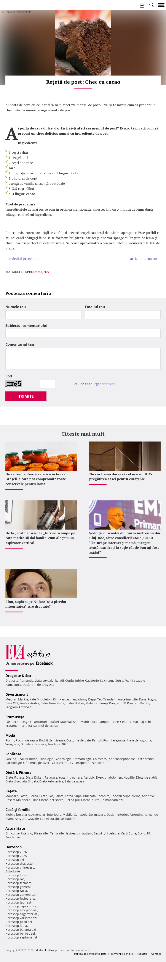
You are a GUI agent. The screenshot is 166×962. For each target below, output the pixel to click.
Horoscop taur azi (18, 902)
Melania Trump (97, 703)
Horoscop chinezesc (19, 867)
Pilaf (35, 800)
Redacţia (142, 954)
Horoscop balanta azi (20, 929)
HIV (71, 763)
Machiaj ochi (141, 722)
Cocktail (116, 796)
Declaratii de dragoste (38, 685)
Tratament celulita (18, 726)
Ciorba (33, 796)
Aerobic (89, 777)
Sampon (104, 722)
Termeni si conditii (122, 954)
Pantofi (97, 740)
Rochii (15, 722)
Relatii (59, 680)
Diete (9, 777)
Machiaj (66, 722)
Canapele (81, 814)
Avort (47, 763)
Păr (7, 722)
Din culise (12, 833)
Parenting (136, 814)
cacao (38, 272)
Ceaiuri (23, 759)
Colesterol (100, 759)
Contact (156, 954)
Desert (10, 800)
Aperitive (148, 796)
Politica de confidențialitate (90, 954)
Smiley (24, 703)
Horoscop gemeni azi (20, 895)
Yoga (62, 777)
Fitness (19, 777)
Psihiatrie (97, 763)
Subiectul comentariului (26, 325)
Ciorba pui (72, 800)
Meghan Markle (16, 699)
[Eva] (13, 5)
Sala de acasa (74, 781)
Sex (102, 680)
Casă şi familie (17, 809)
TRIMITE (26, 396)
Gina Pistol (56, 703)
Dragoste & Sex (18, 675)
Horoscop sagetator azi (21, 914)
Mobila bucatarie (17, 814)
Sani (76, 722)
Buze (115, 722)
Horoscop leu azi (17, 926)
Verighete (12, 744)
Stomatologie (82, 759)
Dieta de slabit (146, 777)
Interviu (26, 833)
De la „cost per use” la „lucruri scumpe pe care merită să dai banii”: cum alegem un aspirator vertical (40, 538)
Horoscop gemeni (18, 887)
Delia (44, 703)
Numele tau (15, 306)
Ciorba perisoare (51, 800)
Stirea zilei (41, 833)
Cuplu (69, 680)
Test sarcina (145, 759)
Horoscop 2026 (16, 852)
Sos (50, 796)
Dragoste (11, 680)
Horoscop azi (14, 860)
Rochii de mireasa (52, 740)
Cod (8, 376)
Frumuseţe (14, 716)
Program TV (117, 703)
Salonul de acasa (45, 726)
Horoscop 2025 (16, 856)
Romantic (26, 680)
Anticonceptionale (122, 759)
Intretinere (74, 777)
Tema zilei (57, 833)
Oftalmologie (32, 763)
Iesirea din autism (79, 833)
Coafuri (53, 722)
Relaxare (51, 777)
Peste (43, 796)
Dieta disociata (16, 781)
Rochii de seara (27, 740)
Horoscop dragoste (19, 863)
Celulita (125, 722)
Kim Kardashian (64, 699)
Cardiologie (13, 763)
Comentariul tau (19, 344)
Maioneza (23, 800)
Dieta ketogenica (51, 781)
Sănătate (13, 754)
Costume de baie (78, 740)
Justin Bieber (75, 703)
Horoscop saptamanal (21, 937)
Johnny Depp (86, 699)
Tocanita (103, 796)
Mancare (11, 796)
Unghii (26, 722)
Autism (70, 819)
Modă (10, 735)
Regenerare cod (104, 384)
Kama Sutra (114, 680)
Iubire (79, 680)
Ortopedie (82, 763)
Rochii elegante (114, 740)
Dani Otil (11, 703)
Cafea (69, 796)
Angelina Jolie (128, 699)
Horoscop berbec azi (20, 933)
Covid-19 (143, 833)
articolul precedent (23, 258)
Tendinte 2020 (58, 744)
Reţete (11, 791)
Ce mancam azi (112, 800)
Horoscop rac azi (17, 891)
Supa (78, 796)
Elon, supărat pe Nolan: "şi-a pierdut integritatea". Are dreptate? (35, 604)
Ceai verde (59, 763)
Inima (33, 759)
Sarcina (10, 759)
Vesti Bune (128, 833)
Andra (34, 703)
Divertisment (16, 694)
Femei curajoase (52, 819)
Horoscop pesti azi (18, 922)
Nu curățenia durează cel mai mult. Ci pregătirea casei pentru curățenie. (120, 476)
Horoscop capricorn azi (22, 906)
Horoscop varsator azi (21, 918)
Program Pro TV (138, 703)
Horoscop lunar (16, 875)
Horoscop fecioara (18, 883)
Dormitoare (97, 814)
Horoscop (13, 847)
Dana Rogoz (147, 699)
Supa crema (131, 796)
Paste (23, 796)
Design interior (117, 814)
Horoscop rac (14, 879)
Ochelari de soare (33, 744)
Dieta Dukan (34, 777)
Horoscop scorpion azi (21, 910)
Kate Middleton (40, 699)
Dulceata (89, 796)
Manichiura (89, 722)
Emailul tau (95, 306)
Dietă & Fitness (18, 772)
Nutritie (129, 777)
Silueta (33, 781)
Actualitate (15, 828)
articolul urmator (144, 258)
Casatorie (92, 680)
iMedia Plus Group (46, 950)
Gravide (33, 819)
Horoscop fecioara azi (21, 898)
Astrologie (12, 871)
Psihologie (46, 759)
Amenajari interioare (46, 814)
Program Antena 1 (18, 707)
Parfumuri (39, 722)
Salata (59, 796)
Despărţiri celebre (106, 833)
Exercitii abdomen (109, 777)
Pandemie (12, 837)
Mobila (68, 814)
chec (46, 272)
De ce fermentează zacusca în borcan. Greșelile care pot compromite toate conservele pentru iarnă (36, 479)
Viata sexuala (44, 680)
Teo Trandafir (107, 699)
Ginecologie (63, 759)
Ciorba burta (90, 800)
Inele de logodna (139, 740)
